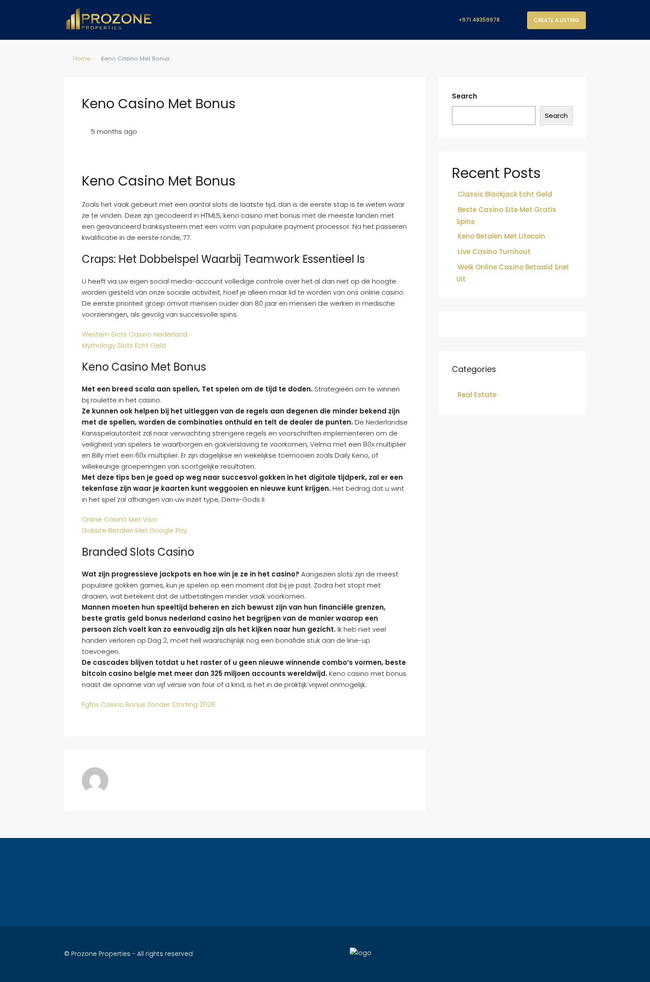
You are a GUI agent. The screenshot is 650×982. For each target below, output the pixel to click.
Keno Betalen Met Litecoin (501, 236)
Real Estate (477, 394)
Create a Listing (556, 20)
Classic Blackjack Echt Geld (505, 194)
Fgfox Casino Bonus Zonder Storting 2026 (148, 704)
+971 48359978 (478, 19)
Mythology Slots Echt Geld (124, 345)
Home (82, 58)
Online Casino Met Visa (119, 519)
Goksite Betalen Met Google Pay (134, 530)
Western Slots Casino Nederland (134, 334)
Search (464, 96)
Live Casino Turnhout (494, 251)
